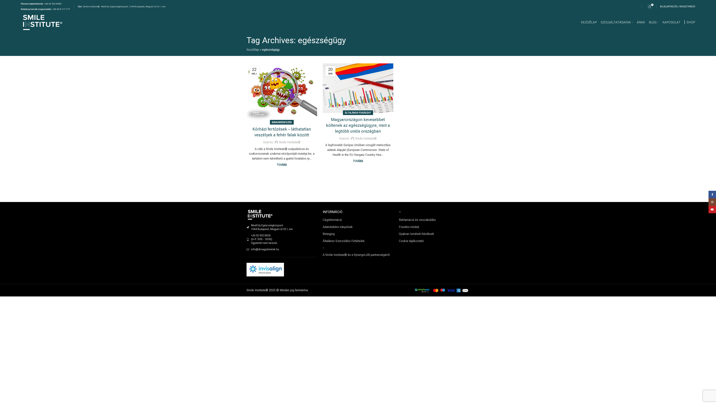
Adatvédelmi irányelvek (338, 227)
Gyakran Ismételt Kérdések (416, 234)
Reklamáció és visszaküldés (417, 220)
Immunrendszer (282, 122)
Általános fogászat (358, 112)
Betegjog (329, 234)
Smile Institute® (289, 142)
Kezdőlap (253, 49)
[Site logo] (42, 22)
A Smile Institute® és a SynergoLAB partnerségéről (356, 255)
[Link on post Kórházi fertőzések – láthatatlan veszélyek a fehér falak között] (282, 93)
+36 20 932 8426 (52, 3)
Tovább (282, 164)
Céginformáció (332, 220)
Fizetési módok (409, 227)
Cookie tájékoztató (411, 241)
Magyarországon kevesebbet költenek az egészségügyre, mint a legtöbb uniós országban (358, 125)
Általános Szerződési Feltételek (344, 241)
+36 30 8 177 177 (61, 9)
